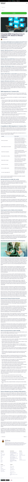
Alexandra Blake (7, 440)
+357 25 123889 (12, 466)
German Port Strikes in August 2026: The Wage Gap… (13, 457)
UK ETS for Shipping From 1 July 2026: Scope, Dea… (14, 455)
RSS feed (11, 461)
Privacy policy (2, 470)
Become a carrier (3, 465)
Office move (20, 452)
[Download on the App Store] (7, 480)
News (1, 453)
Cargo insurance (3, 471)
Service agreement (3, 469)
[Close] (26, 0)
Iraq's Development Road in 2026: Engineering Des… (13, 452)
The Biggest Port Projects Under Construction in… (14, 454)
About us (2, 466)
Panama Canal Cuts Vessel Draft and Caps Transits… (14, 459)
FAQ (1, 467)
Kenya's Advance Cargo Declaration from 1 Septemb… (13, 460)
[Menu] (26, 3)
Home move (20, 453)
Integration (2, 468)
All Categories (2, 452)
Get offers (14, 13)
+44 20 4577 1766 (12, 469)
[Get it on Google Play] (3, 480)
